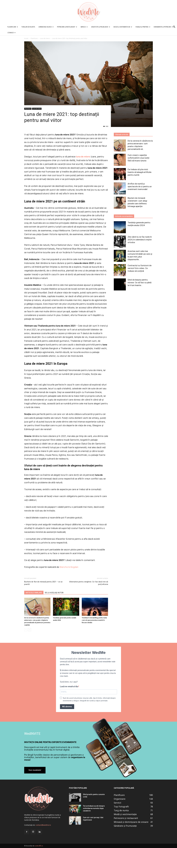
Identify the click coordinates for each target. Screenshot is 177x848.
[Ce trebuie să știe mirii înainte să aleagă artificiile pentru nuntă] (120, 174)
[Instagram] (33, 831)
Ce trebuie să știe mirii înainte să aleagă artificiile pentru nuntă (139, 172)
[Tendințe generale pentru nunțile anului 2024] (120, 227)
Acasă (26, 38)
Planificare (11, 27)
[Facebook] (26, 831)
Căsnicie (10, 33)
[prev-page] (25, 629)
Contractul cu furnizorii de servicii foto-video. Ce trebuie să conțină (139, 268)
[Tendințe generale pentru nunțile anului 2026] (66, 607)
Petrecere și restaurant (66, 27)
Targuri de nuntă (28, 27)
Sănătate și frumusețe (99, 27)
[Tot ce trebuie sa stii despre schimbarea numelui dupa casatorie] (75, 809)
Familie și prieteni (142, 27)
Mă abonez (67, 707)
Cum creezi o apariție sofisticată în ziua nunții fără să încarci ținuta (138, 158)
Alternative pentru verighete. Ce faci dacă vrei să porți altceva (88, 583)
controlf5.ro (39, 846)
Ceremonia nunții (45, 27)
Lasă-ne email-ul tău (69, 686)
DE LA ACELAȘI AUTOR (54, 593)
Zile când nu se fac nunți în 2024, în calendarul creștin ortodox (140, 240)
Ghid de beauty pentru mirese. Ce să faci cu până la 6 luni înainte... (139, 282)
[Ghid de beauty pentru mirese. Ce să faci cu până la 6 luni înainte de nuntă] (120, 284)
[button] (174, 27)
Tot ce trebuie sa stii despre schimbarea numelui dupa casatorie (94, 808)
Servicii (83, 27)
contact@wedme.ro (43, 825)
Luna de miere (45, 38)
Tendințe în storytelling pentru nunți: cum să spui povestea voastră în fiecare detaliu (94, 620)
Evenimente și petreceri (162, 27)
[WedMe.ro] (88, 12)
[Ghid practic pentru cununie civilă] (75, 797)
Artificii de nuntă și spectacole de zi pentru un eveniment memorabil (140, 186)
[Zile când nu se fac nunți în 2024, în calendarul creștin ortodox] (120, 242)
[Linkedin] (39, 831)
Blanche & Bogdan (69, 567)
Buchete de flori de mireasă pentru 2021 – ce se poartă (43, 583)
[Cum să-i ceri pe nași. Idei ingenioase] (75, 820)
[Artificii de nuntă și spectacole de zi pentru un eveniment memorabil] (120, 188)
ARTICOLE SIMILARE (34, 593)
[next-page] (29, 629)
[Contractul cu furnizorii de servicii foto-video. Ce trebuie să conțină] (120, 270)
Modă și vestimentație (122, 27)
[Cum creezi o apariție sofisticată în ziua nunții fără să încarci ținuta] (120, 160)
